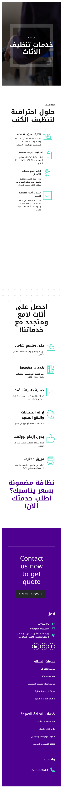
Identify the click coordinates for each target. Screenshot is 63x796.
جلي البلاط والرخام (47, 729)
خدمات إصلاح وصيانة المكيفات (41, 684)
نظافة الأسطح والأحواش (44, 744)
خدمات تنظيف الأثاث (46, 721)
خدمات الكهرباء (48, 669)
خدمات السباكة (48, 676)
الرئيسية (31, 38)
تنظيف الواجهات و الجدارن (43, 736)
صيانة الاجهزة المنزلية (45, 691)
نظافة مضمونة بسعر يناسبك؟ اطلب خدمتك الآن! (31, 494)
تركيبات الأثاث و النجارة (45, 699)
